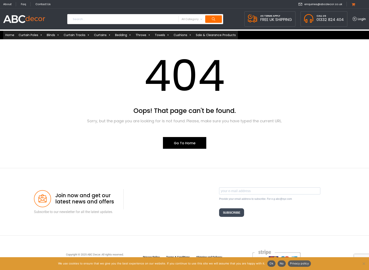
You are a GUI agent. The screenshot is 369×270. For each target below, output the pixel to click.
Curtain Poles (28, 35)
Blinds (51, 35)
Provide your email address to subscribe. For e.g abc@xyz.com (255, 198)
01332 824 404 (330, 19)
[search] (213, 19)
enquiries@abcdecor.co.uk (323, 4)
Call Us (321, 16)
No (282, 263)
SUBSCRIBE (231, 212)
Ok (271, 263)
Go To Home (184, 143)
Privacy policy (299, 263)
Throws (141, 35)
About (7, 4)
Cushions (180, 35)
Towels (160, 35)
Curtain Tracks (74, 35)
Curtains (100, 35)
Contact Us (43, 4)
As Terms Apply (270, 16)
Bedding (121, 35)
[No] (364, 263)
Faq (23, 4)
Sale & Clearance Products (216, 35)
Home (9, 35)
